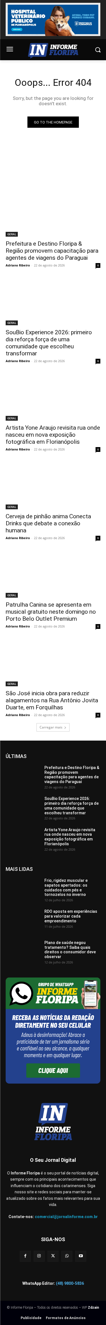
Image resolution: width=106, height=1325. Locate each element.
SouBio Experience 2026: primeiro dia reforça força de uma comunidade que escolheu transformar (49, 343)
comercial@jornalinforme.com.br (66, 1216)
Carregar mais (51, 727)
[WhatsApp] (66, 1256)
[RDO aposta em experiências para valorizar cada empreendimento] (23, 921)
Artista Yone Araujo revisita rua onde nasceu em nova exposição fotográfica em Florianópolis (53, 434)
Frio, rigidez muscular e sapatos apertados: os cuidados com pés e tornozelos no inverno (66, 887)
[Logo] (53, 51)
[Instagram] (39, 1256)
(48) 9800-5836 (70, 1283)
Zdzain (93, 1308)
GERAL (11, 234)
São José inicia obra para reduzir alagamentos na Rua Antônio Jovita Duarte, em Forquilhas (52, 700)
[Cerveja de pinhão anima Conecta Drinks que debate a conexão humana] (53, 485)
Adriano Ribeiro (18, 265)
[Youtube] (80, 1256)
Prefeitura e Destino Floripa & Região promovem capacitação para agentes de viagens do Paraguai (52, 250)
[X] (53, 1256)
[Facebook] (25, 1256)
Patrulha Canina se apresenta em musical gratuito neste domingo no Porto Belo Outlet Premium (51, 611)
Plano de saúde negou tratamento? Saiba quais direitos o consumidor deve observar (70, 949)
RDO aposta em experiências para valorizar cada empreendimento (70, 916)
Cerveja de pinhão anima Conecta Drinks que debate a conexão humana (48, 523)
